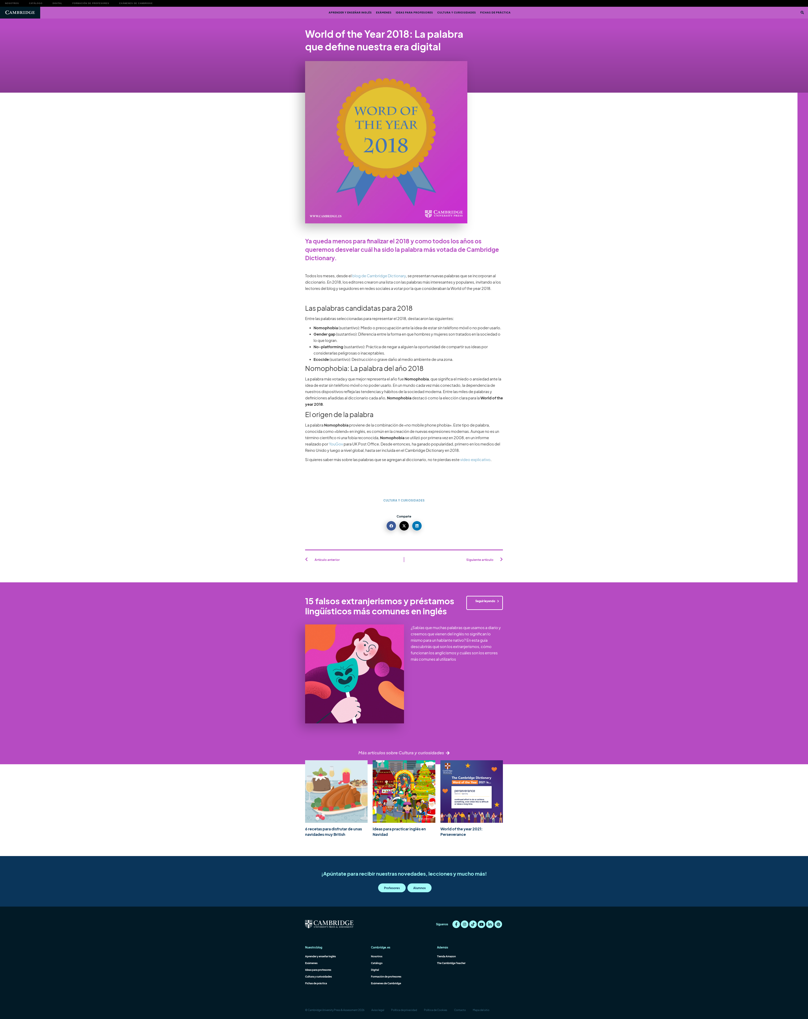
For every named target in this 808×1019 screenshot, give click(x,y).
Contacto (460, 1010)
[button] (802, 13)
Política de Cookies (435, 1010)
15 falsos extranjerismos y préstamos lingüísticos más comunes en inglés (379, 605)
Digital (57, 3)
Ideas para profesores (414, 12)
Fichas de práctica (495, 12)
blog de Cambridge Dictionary (379, 275)
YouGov (336, 443)
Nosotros (12, 3)
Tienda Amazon (446, 956)
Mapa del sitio (481, 1010)
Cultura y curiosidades (456, 12)
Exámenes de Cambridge (136, 3)
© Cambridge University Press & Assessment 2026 (334, 1010)
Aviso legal (377, 1010)
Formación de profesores (90, 3)
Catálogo (36, 3)
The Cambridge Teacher (451, 963)
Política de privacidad (404, 1010)
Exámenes (384, 12)
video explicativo (475, 459)
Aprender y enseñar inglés (350, 12)
